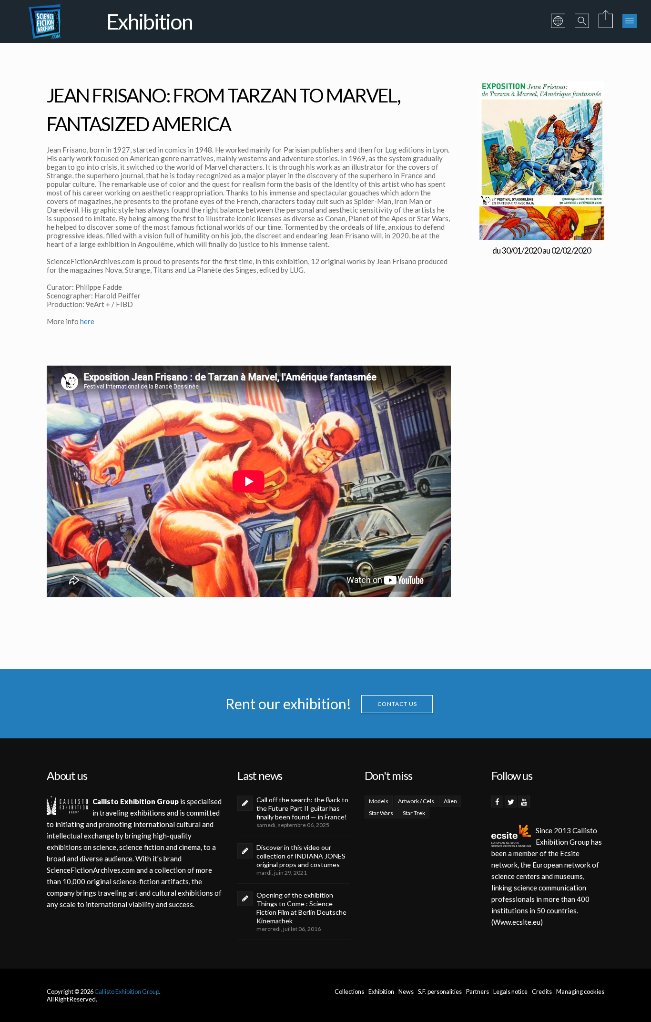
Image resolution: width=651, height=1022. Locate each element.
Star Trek (414, 813)
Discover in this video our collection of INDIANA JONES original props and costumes (301, 856)
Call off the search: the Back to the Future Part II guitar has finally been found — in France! (302, 808)
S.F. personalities (440, 991)
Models (378, 801)
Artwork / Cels (416, 801)
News (406, 991)
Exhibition (381, 991)
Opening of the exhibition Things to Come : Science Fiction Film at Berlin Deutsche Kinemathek (301, 908)
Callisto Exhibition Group (126, 991)
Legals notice (510, 991)
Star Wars (381, 813)
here (87, 321)
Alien (450, 801)
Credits (542, 991)
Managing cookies (580, 991)
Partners (477, 991)
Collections (349, 991)
